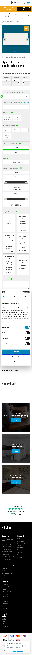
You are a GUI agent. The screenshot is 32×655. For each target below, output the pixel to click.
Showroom (16, 477)
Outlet (3, 606)
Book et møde (5, 587)
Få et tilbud (5, 596)
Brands (4, 589)
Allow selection (16, 357)
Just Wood (20, 552)
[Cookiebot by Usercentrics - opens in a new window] (22, 292)
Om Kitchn (5, 584)
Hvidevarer (20, 550)
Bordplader (20, 547)
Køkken (19, 539)
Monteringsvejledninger (8, 594)
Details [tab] (16, 296)
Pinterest (4, 624)
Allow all (16, 351)
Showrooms (5, 601)
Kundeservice (5, 571)
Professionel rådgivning (16, 415)
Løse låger (20, 555)
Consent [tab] (5, 296)
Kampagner (5, 603)
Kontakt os (4, 568)
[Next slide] (27, 39)
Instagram (4, 621)
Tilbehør (19, 557)
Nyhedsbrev (5, 626)
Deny (16, 362)
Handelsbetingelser (7, 573)
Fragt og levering (6, 575)
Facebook (4, 619)
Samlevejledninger (7, 591)
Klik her (16, 451)
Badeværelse (21, 541)
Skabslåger (5, 599)
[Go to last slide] (4, 39)
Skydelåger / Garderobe (21, 544)
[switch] (27, 332)
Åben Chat (18, 651)
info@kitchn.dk (8, 551)
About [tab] (26, 296)
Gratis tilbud (16, 446)
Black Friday (5, 608)
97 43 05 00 (17, 15)
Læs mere (16, 420)
